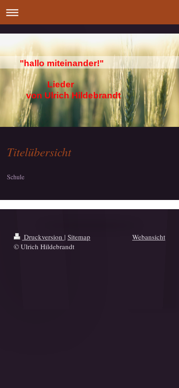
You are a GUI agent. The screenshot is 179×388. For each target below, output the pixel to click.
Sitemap (78, 236)
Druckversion (43, 236)
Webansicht (148, 236)
